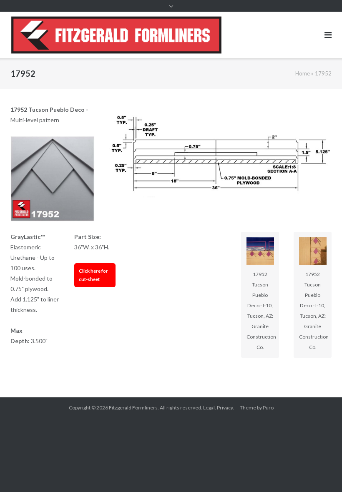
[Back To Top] (321, 472)
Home (302, 73)
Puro (268, 407)
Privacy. (225, 407)
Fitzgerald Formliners (133, 407)
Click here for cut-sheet (93, 275)
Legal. (209, 407)
